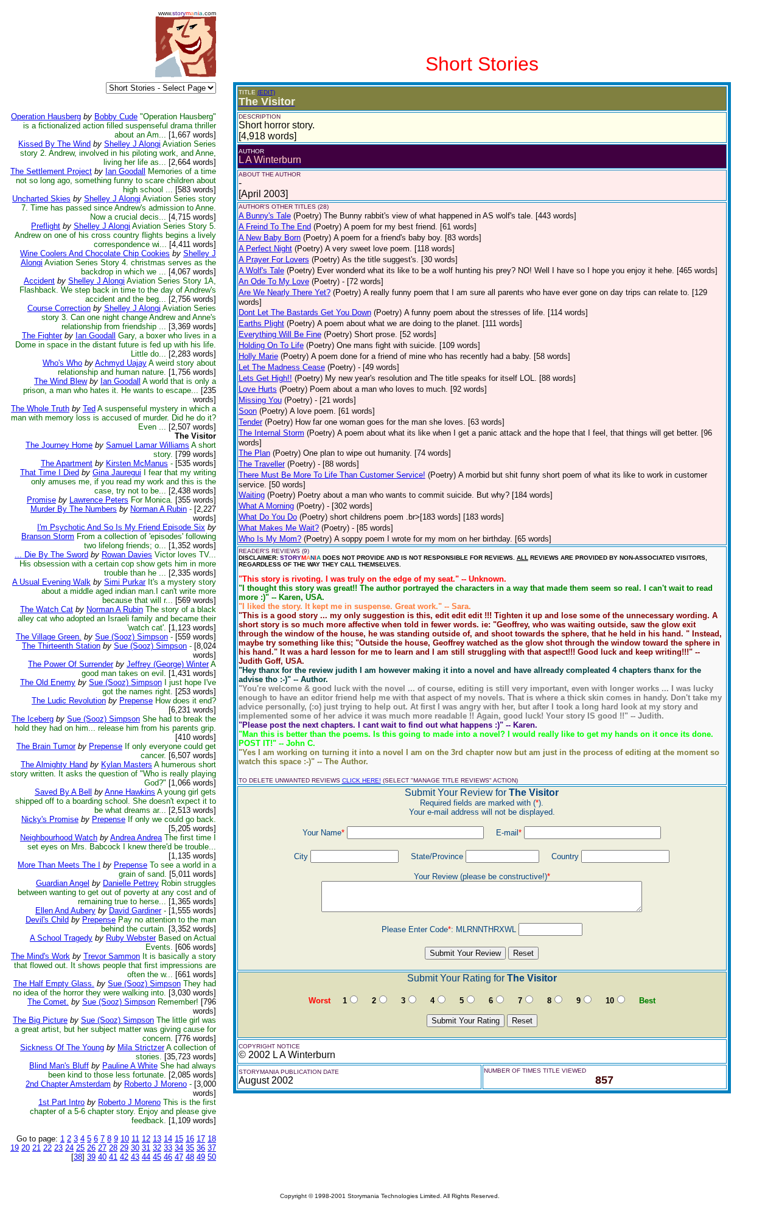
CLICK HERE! (361, 780)
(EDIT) (266, 92)
